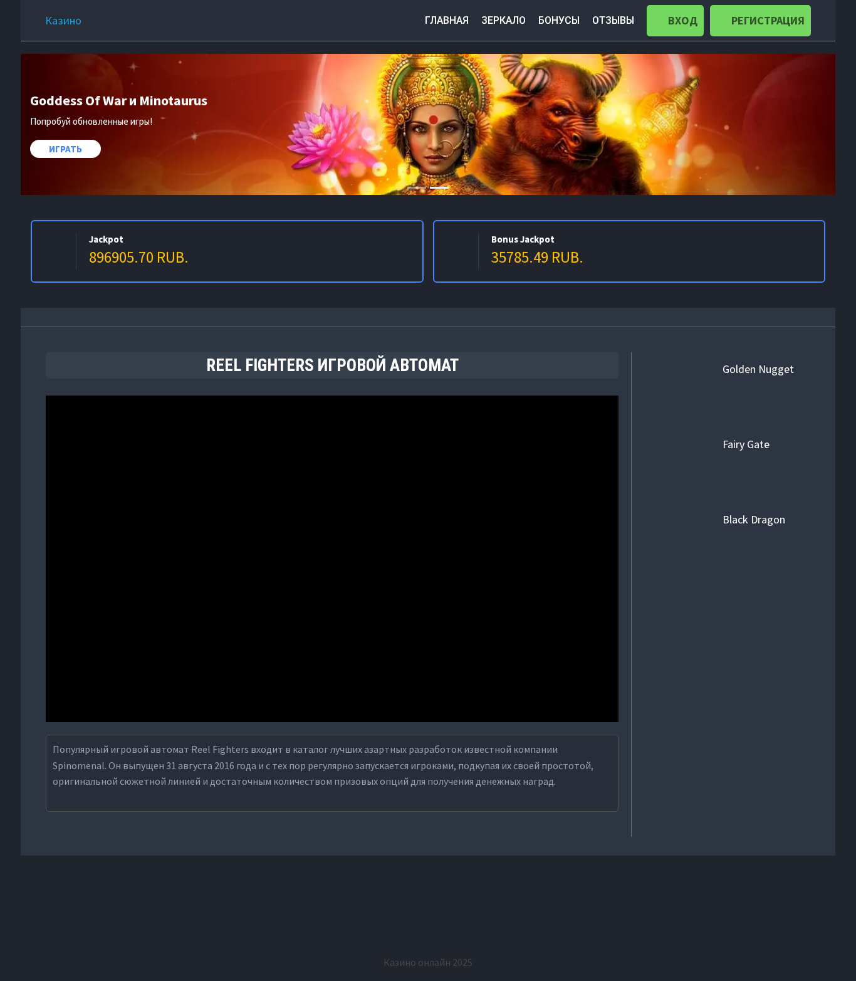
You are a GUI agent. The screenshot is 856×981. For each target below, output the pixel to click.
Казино (63, 20)
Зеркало (503, 20)
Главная (447, 20)
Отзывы (613, 20)
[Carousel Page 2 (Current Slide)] (439, 188)
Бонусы (559, 20)
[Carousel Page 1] (416, 188)
